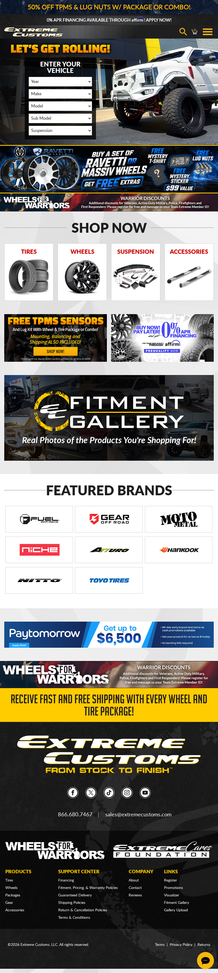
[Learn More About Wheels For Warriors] (109, 201)
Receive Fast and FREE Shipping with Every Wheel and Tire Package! (109, 706)
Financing (66, 880)
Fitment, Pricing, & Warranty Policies (88, 888)
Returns (204, 945)
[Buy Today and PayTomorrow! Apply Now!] (108, 634)
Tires (9, 880)
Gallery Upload (176, 910)
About (134, 880)
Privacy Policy (181, 945)
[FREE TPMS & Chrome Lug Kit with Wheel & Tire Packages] (55, 338)
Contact (135, 888)
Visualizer (171, 895)
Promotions (173, 888)
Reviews (135, 895)
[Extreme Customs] (109, 754)
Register (170, 880)
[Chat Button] (205, 960)
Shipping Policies (71, 903)
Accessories (14, 910)
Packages (12, 895)
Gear (9, 903)
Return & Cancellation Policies (82, 910)
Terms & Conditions (74, 918)
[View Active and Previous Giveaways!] (109, 169)
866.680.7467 (75, 814)
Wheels (11, 888)
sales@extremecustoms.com (138, 814)
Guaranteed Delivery (75, 895)
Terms (160, 945)
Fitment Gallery (176, 903)
